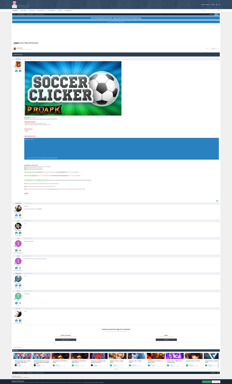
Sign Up (212, 4)
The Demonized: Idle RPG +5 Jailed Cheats (155, 361)
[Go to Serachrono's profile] (14, 48)
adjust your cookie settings (89, 382)
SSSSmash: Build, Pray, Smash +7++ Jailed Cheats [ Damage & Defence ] (41, 362)
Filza (28, 124)
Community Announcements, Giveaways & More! (116, 21)
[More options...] (217, 59)
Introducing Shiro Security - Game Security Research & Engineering (116, 18)
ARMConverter (68, 10)
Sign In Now (166, 339)
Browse (15, 10)
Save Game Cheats (27, 49)
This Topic (214, 10)
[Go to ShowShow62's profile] (18, 313)
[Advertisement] (116, 32)
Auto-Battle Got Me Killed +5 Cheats (60, 361)
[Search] (218, 10)
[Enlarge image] (73, 88)
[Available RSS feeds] (218, 373)
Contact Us (27, 377)
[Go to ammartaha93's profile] (18, 208)
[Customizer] (216, 4)
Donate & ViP (41, 10)
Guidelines (102, 382)
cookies (21, 382)
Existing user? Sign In (205, 4)
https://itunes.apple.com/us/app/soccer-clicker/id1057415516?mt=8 (43, 118)
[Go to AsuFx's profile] (18, 226)
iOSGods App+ (32, 10)
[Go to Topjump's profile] (18, 296)
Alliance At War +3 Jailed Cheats (135, 361)
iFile (25, 124)
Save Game (16, 43)
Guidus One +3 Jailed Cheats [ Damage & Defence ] (98, 361)
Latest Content (51, 10)
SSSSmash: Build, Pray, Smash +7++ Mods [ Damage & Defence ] (22, 362)
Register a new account (66, 339)
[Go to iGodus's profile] (18, 243)
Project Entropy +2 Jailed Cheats (211, 361)
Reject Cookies (216, 381)
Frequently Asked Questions (52, 189)
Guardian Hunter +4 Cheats (193, 361)
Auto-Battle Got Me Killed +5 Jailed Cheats (79, 361)
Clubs (60, 10)
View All (116, 369)
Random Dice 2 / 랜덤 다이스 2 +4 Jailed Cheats (174, 361)
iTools (35, 124)
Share (208, 48)
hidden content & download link (48, 157)
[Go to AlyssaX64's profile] (54, 365)
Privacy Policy (15, 377)
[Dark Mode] (219, 4)
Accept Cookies (207, 381)
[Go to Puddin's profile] (16, 365)
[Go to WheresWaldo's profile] (18, 278)
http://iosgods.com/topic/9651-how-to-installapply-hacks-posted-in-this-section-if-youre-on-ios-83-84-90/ (70, 180)
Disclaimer (23, 10)
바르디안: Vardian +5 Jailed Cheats (116, 361)
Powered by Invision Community (215, 376)
